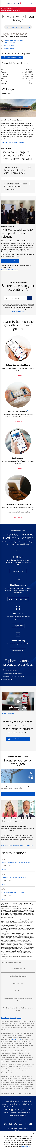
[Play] (18, 701)
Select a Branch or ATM (9, 10)
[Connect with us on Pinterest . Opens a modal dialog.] (20, 1124)
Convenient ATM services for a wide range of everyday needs (18, 184)
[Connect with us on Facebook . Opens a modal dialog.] (5, 1124)
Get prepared (18, 626)
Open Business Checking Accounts (13, 676)
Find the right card (18, 571)
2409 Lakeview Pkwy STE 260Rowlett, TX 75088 (13, 41)
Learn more (18, 375)
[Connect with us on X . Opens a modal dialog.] (25, 1124)
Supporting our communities (15, 27)
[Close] (34, 1134)
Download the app (18, 651)
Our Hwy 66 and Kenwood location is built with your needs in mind (18, 168)
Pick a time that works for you (20, 739)
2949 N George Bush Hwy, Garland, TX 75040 (15, 862)
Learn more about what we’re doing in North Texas (16, 845)
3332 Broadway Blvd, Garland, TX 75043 (13, 877)
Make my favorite (9, 48)
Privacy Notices (26, 1146)
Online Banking (7, 679)
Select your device (12, 298)
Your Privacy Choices (21, 1110)
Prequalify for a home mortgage (12, 673)
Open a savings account (10, 670)
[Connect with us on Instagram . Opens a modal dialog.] (10, 1124)
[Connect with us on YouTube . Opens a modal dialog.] (30, 1124)
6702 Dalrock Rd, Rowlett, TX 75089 (12, 892)
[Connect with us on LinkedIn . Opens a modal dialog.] (15, 1124)
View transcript (9, 713)
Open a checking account (18, 599)
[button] (2, 3)
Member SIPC (16, 1039)
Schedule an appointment (11, 57)
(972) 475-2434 (9, 45)
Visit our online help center (9, 270)
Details (3, 869)
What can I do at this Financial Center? (13, 142)
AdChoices (7, 1109)
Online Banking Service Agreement (11, 1018)
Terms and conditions (18, 311)
